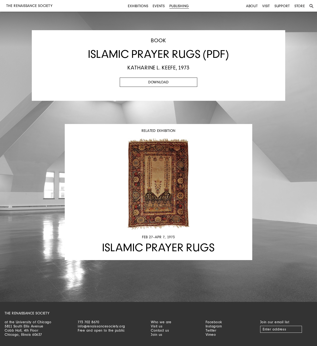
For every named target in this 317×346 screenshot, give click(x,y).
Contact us (160, 330)
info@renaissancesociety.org (101, 326)
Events (159, 6)
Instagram (214, 326)
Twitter (211, 330)
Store (299, 6)
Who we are (161, 322)
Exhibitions (138, 6)
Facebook (214, 322)
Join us (156, 334)
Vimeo (211, 334)
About (252, 6)
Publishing (179, 6)
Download (158, 82)
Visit (266, 6)
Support (282, 6)
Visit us (156, 326)
